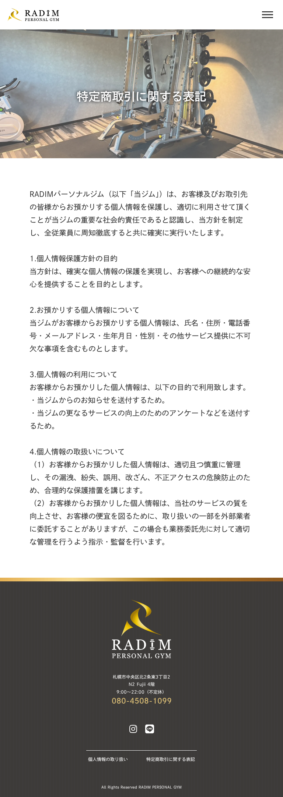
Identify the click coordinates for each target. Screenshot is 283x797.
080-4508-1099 (142, 700)
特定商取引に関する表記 (170, 759)
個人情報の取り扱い (108, 759)
